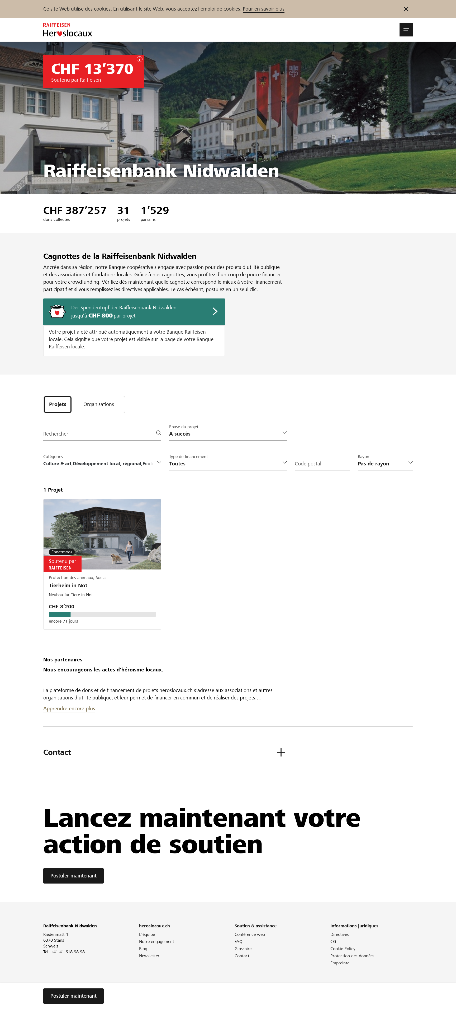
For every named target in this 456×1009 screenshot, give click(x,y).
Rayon (363, 456)
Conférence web (250, 934)
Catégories (53, 456)
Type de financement (188, 456)
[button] (406, 29)
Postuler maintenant (73, 876)
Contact (242, 955)
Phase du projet (183, 426)
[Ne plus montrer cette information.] (406, 9)
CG (333, 941)
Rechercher (55, 434)
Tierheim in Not (68, 585)
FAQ (239, 941)
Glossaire (243, 948)
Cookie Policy (342, 948)
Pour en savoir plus (263, 9)
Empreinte (339, 962)
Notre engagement (156, 941)
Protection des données (352, 955)
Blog (143, 948)
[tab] (58, 404)
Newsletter (149, 955)
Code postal (308, 464)
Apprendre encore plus (69, 709)
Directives (339, 934)
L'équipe (147, 934)
